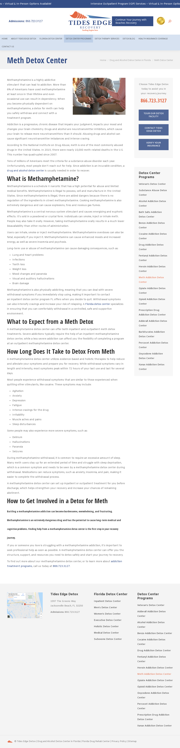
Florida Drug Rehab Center (96, 741)
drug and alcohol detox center (25, 170)
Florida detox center (97, 304)
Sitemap (132, 741)
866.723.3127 (26, 21)
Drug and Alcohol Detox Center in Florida (58, 741)
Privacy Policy (118, 741)
